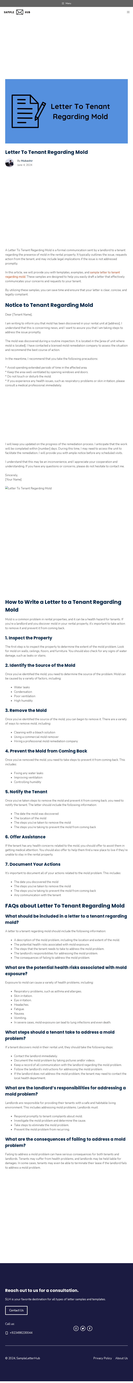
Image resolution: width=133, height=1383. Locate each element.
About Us (121, 1358)
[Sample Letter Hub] (19, 12)
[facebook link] (89, 1328)
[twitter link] (83, 1328)
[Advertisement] (66, 53)
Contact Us (16, 1310)
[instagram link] (76, 1328)
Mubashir (27, 161)
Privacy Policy (102, 1358)
